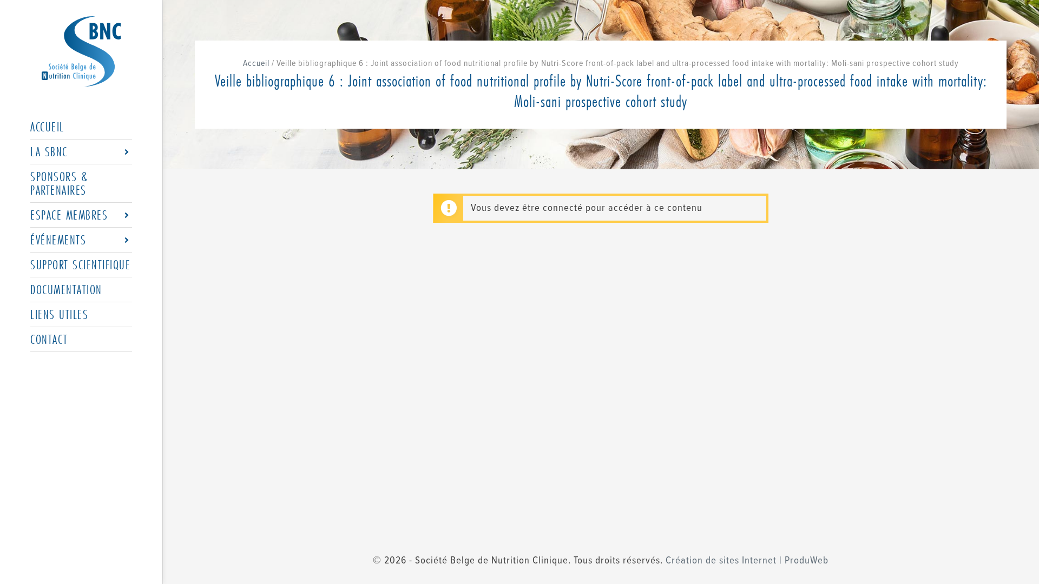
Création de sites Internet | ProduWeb (747, 561)
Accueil (256, 63)
